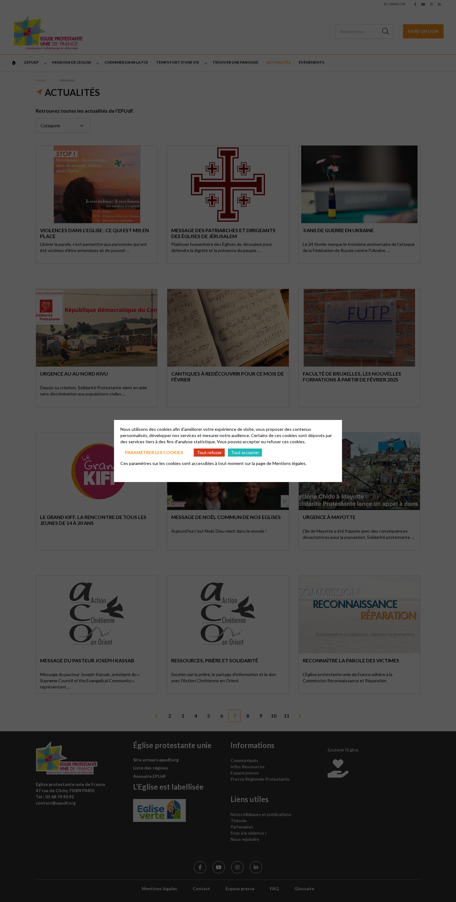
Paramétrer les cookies (154, 452)
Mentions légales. (289, 463)
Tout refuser (209, 452)
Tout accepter (245, 452)
